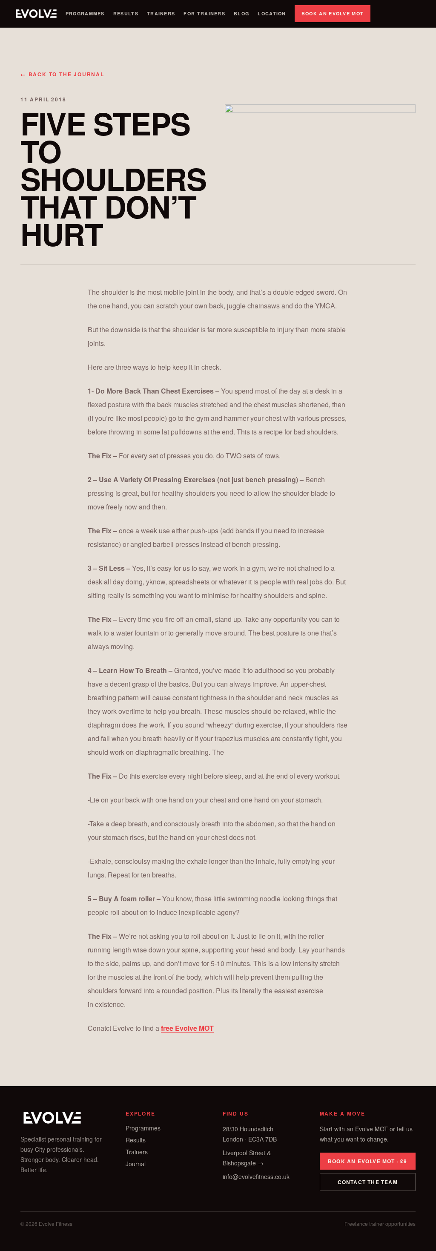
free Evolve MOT (187, 1028)
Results (125, 13)
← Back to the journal (62, 74)
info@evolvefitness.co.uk (256, 1176)
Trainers (161, 13)
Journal (136, 1163)
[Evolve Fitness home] (36, 13)
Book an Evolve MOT (332, 13)
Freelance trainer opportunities (380, 1223)
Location (272, 13)
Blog (241, 13)
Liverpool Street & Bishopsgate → (247, 1157)
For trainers (204, 13)
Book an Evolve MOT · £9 (367, 1161)
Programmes (85, 13)
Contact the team (368, 1182)
